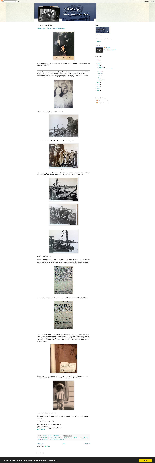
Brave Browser (41, 429)
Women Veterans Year (54, 439)
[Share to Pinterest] (71, 436)
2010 (98, 88)
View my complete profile (110, 50)
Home (63, 443)
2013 (98, 84)
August (100, 73)
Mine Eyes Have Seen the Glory (51, 28)
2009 (98, 91)
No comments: (56, 435)
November (101, 67)
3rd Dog (108, 47)
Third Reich (40, 439)
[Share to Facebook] (69, 436)
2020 (98, 59)
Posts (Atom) (47, 446)
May (99, 78)
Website (99, 41)
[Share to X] (68, 436)
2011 (98, 86)
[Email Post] (61, 435)
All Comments (101, 103)
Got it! (146, 460)
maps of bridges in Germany (67, 437)
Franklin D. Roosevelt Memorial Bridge (49, 437)
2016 (98, 63)
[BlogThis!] (66, 436)
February (100, 80)
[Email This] (64, 436)
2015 (98, 65)
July (99, 75)
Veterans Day (46, 439)
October (100, 71)
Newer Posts (41, 443)
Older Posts (87, 443)
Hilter (59, 437)
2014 (98, 82)
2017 (98, 61)
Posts (99, 100)
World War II (62, 439)
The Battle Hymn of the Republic (81, 437)
